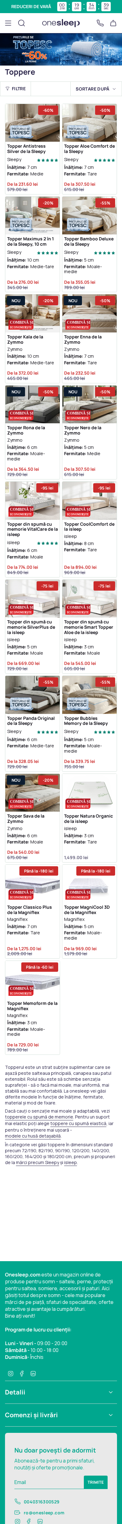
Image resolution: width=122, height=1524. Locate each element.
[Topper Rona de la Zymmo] (32, 405)
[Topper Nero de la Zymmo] (89, 405)
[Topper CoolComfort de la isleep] (89, 501)
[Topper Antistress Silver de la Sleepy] (32, 123)
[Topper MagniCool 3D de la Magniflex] (89, 884)
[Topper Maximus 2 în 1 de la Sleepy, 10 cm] (32, 216)
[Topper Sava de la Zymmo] (32, 793)
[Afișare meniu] (8, 23)
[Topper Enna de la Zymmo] (89, 313)
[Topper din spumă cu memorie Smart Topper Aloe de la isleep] (89, 599)
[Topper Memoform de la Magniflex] (32, 980)
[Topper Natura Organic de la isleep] (89, 793)
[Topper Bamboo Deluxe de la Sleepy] (89, 216)
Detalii (15, 1392)
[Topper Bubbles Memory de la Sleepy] (89, 695)
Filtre (19, 88)
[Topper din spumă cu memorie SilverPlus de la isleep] (32, 599)
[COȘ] (113, 23)
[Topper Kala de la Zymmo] (32, 313)
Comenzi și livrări (31, 1415)
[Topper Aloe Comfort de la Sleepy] (89, 123)
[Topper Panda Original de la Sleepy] (32, 695)
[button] (47, 159)
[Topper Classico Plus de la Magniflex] (32, 884)
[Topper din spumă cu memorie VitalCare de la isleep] (32, 501)
